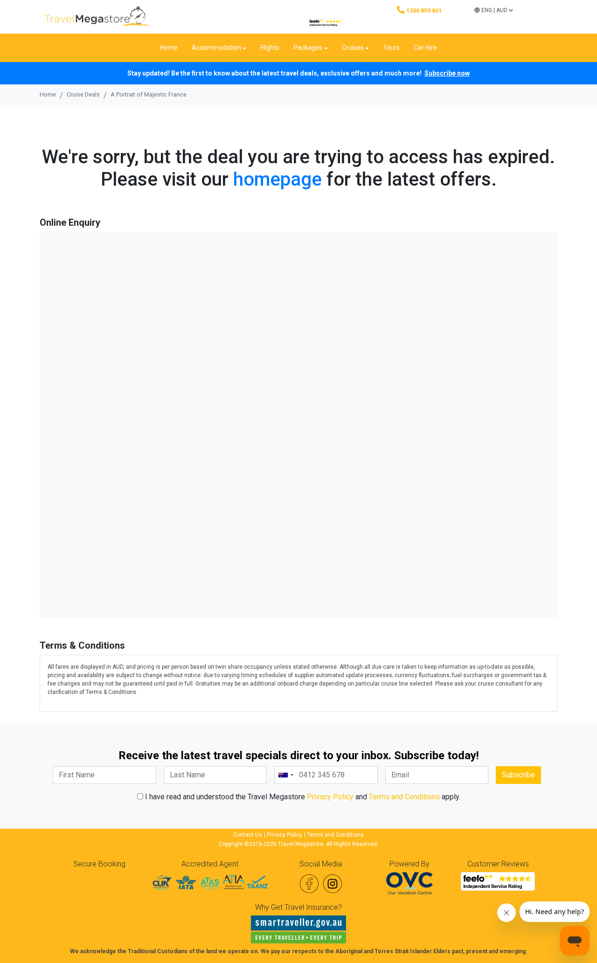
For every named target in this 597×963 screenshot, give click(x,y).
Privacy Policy (330, 796)
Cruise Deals (83, 94)
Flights (269, 47)
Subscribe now (447, 73)
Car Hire (425, 47)
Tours (391, 47)
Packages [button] (307, 47)
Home (169, 47)
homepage (277, 179)
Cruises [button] (353, 47)
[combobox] (285, 775)
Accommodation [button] (216, 47)
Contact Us (247, 834)
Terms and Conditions (404, 796)
